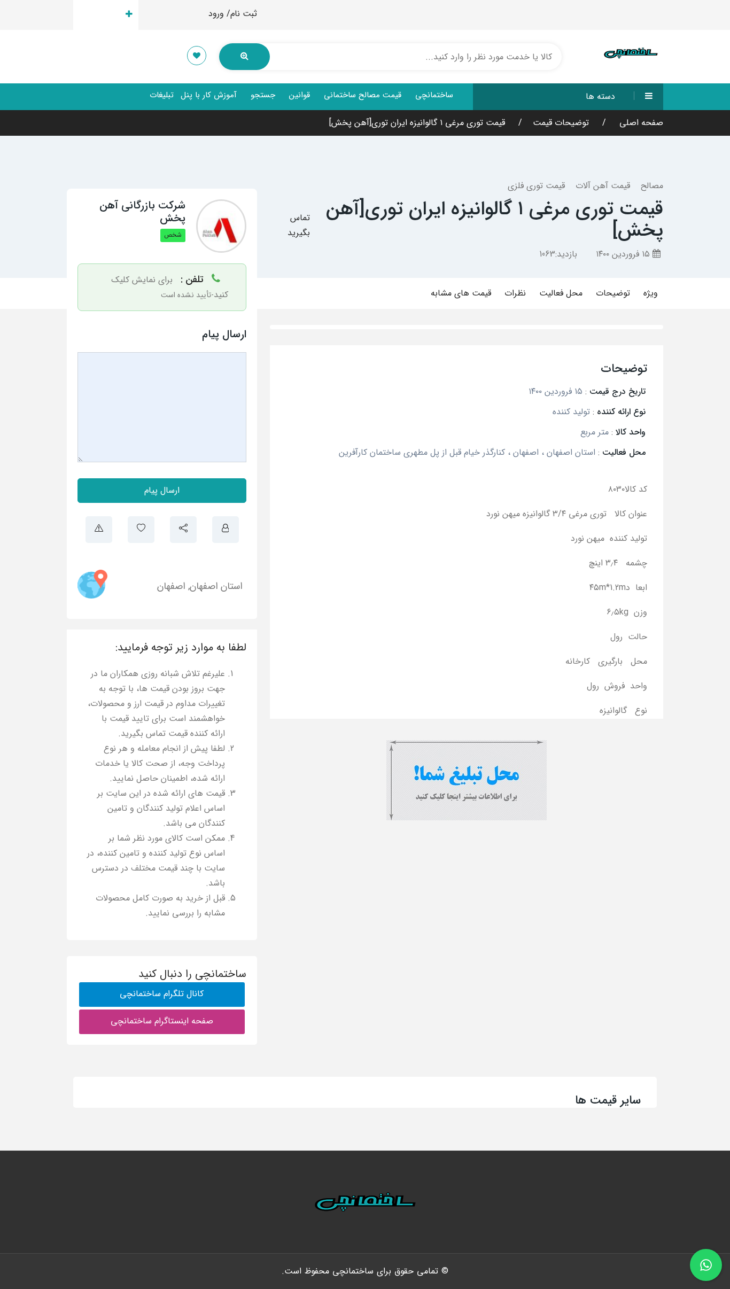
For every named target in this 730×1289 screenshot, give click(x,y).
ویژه (650, 293)
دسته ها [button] (600, 96)
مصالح (652, 185)
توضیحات (613, 293)
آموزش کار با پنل (209, 95)
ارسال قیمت (99, 14)
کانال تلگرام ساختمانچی (162, 993)
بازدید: (558, 254)
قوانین (299, 95)
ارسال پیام (162, 490)
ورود (216, 13)
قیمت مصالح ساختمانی (362, 95)
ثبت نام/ (242, 13)
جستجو (263, 95)
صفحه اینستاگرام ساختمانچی (162, 1021)
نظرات (515, 293)
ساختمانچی (434, 95)
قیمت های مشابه (461, 293)
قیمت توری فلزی (536, 185)
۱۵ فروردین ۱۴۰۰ (624, 254)
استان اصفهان (216, 586)
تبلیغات (162, 95)
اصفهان (171, 586)
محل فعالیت (561, 293)
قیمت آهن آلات (603, 185)
